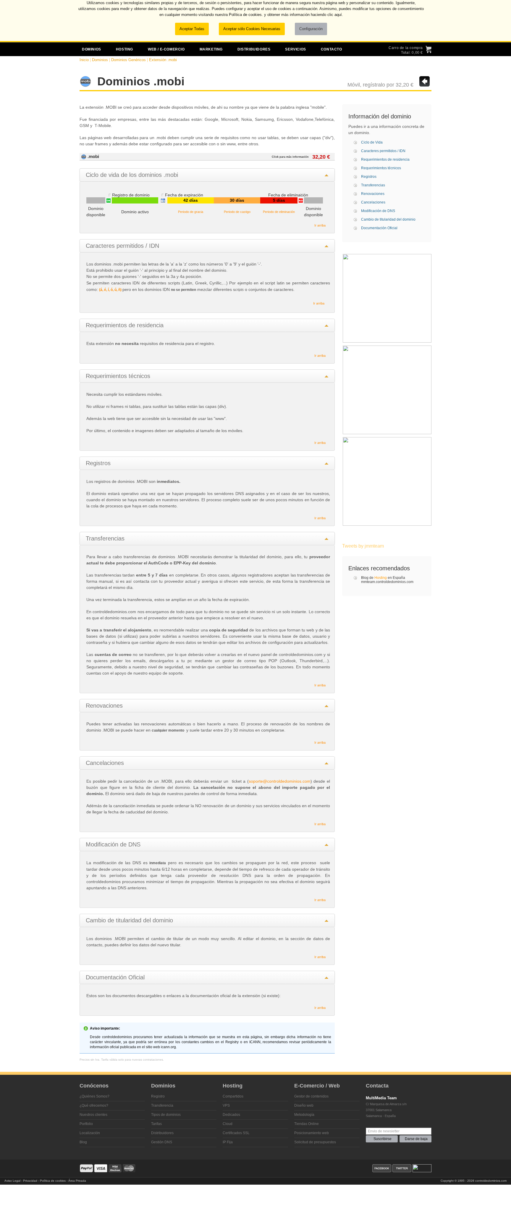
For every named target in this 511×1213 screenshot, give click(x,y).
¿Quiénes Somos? (94, 1096)
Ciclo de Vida (372, 142)
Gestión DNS (161, 1142)
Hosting (380, 578)
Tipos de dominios (166, 1115)
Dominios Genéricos (128, 60)
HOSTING (124, 49)
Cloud (227, 1124)
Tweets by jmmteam (363, 545)
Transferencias (373, 185)
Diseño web (303, 1105)
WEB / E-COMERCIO (166, 49)
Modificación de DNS (378, 211)
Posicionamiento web (311, 1133)
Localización (90, 1133)
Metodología (304, 1115)
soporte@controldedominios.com (280, 781)
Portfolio (86, 1124)
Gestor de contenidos (311, 1096)
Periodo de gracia (190, 212)
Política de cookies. (246, 14)
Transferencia (162, 1105)
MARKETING (211, 49)
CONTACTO (331, 49)
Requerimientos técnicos (381, 168)
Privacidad (30, 1180)
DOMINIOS (91, 49)
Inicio (84, 60)
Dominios (100, 60)
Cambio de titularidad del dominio (388, 219)
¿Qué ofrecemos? (94, 1105)
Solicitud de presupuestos (315, 1142)
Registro (158, 1096)
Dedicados (231, 1115)
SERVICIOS (295, 49)
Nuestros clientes (93, 1115)
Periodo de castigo (237, 212)
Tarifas (156, 1124)
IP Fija (228, 1142)
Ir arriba (320, 225)
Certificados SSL (236, 1133)
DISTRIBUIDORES (253, 49)
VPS (226, 1105)
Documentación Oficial (379, 228)
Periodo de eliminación (279, 212)
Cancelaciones (373, 202)
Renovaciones (372, 194)
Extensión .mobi (163, 60)
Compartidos (233, 1096)
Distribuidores (162, 1133)
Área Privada (77, 1180)
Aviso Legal (12, 1180)
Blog (83, 1142)
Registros (368, 177)
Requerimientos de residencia (385, 159)
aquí (338, 14)
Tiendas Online (306, 1124)
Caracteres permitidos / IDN (383, 151)
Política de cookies (53, 1180)
